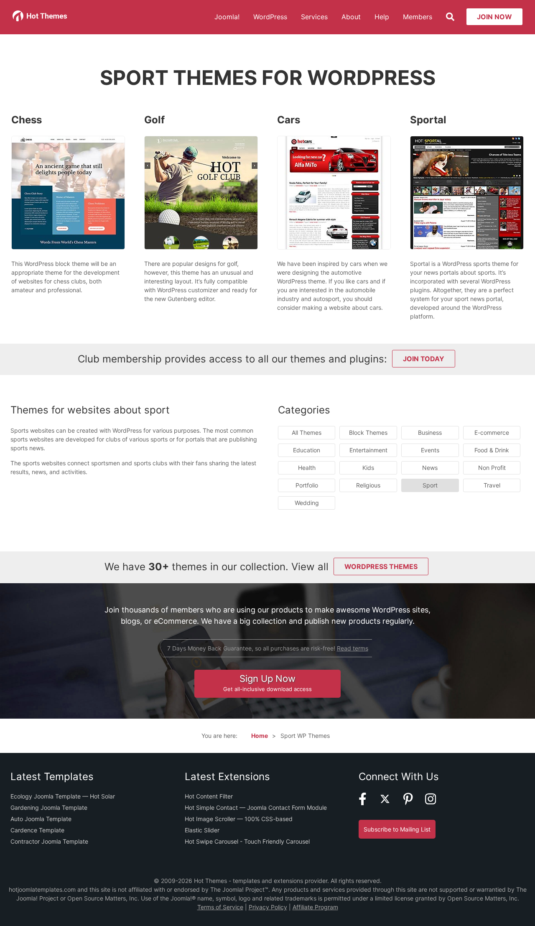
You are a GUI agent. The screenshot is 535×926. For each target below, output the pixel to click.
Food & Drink (491, 450)
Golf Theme (201, 180)
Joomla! (226, 17)
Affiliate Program (315, 907)
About (351, 17)
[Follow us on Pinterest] (413, 802)
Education (306, 450)
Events (430, 450)
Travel (492, 485)
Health (307, 467)
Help (381, 17)
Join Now (494, 17)
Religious (368, 485)
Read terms (352, 648)
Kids (368, 467)
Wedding (307, 502)
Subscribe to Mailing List (397, 829)
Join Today (423, 359)
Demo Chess (64, 203)
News (430, 467)
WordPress (270, 17)
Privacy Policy (268, 907)
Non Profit (492, 467)
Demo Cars (330, 203)
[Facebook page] (368, 802)
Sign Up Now (267, 682)
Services (314, 17)
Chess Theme (68, 180)
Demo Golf (197, 203)
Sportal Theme (466, 180)
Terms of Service (220, 907)
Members (417, 17)
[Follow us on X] (390, 802)
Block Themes (368, 432)
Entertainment (368, 450)
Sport (430, 485)
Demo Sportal (463, 203)
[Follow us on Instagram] (435, 802)
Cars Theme (333, 180)
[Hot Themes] (40, 19)
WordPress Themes (381, 566)
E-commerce (491, 432)
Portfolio (307, 485)
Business (430, 432)
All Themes (306, 432)
